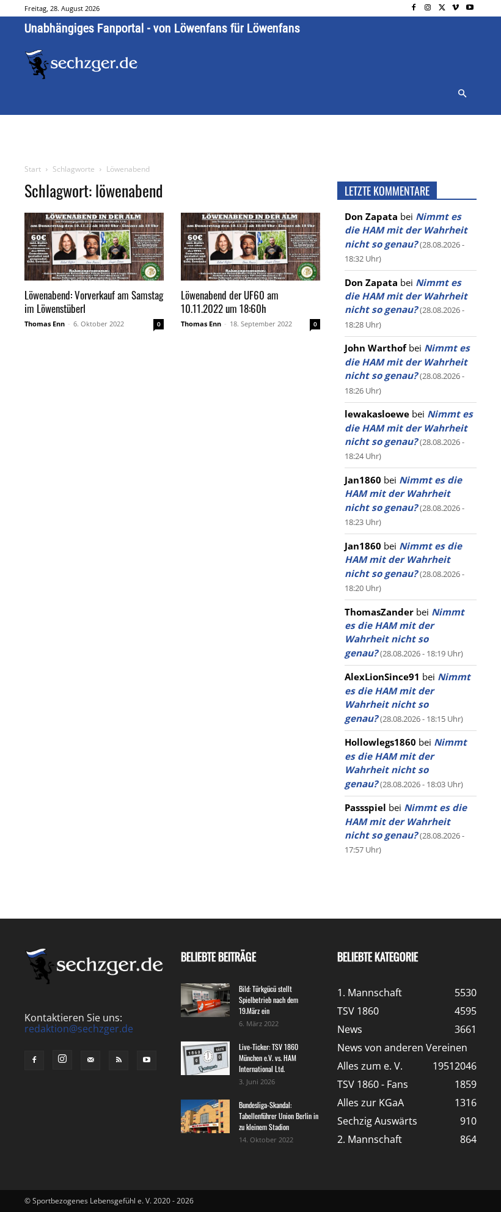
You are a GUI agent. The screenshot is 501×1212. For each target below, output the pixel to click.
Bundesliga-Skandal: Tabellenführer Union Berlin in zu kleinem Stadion (278, 1116)
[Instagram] (428, 8)
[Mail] (90, 1060)
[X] (442, 8)
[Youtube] (470, 8)
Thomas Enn (44, 323)
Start (32, 169)
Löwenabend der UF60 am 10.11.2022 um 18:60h (230, 301)
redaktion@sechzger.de (78, 1028)
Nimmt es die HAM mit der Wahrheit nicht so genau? (406, 230)
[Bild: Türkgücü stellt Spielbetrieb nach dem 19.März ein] (205, 1000)
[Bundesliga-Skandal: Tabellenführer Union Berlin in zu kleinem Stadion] (205, 1116)
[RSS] (118, 1060)
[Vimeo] (455, 8)
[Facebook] (414, 8)
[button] (462, 94)
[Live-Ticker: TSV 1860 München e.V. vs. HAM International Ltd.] (205, 1058)
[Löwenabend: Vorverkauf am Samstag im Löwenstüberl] (94, 247)
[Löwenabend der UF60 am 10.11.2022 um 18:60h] (250, 247)
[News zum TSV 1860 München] (81, 64)
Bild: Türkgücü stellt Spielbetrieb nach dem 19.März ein (268, 999)
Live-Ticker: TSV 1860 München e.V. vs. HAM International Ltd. (268, 1057)
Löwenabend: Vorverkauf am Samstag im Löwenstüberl (93, 301)
